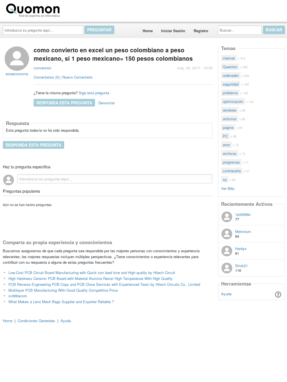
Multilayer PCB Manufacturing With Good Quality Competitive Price (63, 290)
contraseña (232, 170)
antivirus (230, 118)
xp (225, 179)
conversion (42, 67)
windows (230, 110)
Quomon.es (79, 9)
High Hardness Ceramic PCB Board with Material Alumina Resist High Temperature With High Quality (90, 278)
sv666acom (17, 295)
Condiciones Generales (36, 320)
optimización (233, 101)
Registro (201, 30)
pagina (228, 127)
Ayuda (226, 293)
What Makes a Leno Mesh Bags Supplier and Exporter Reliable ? (61, 301)
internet (229, 58)
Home (148, 30)
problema (230, 92)
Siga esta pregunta (94, 92)
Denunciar (106, 102)
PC (225, 136)
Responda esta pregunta (64, 102)
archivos (230, 153)
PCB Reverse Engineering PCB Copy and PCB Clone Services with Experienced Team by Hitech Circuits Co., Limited (104, 284)
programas (231, 162)
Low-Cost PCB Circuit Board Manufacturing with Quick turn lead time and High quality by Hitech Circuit (91, 272)
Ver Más (228, 188)
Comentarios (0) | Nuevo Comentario (63, 77)
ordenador (231, 75)
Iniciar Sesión (173, 30)
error (226, 144)
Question (230, 66)
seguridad (231, 84)
